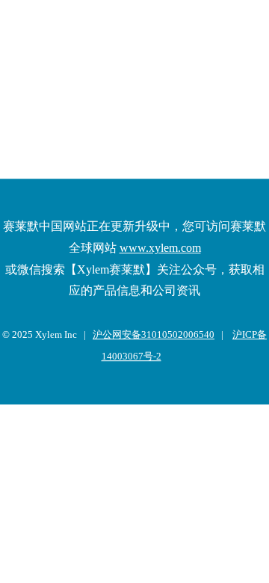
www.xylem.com (160, 247)
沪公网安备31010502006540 (153, 334)
